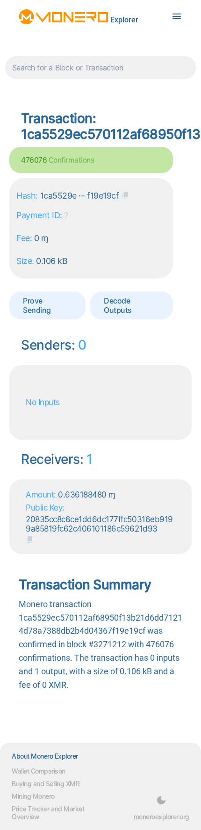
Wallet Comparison (38, 771)
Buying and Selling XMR (45, 784)
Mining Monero (33, 796)
